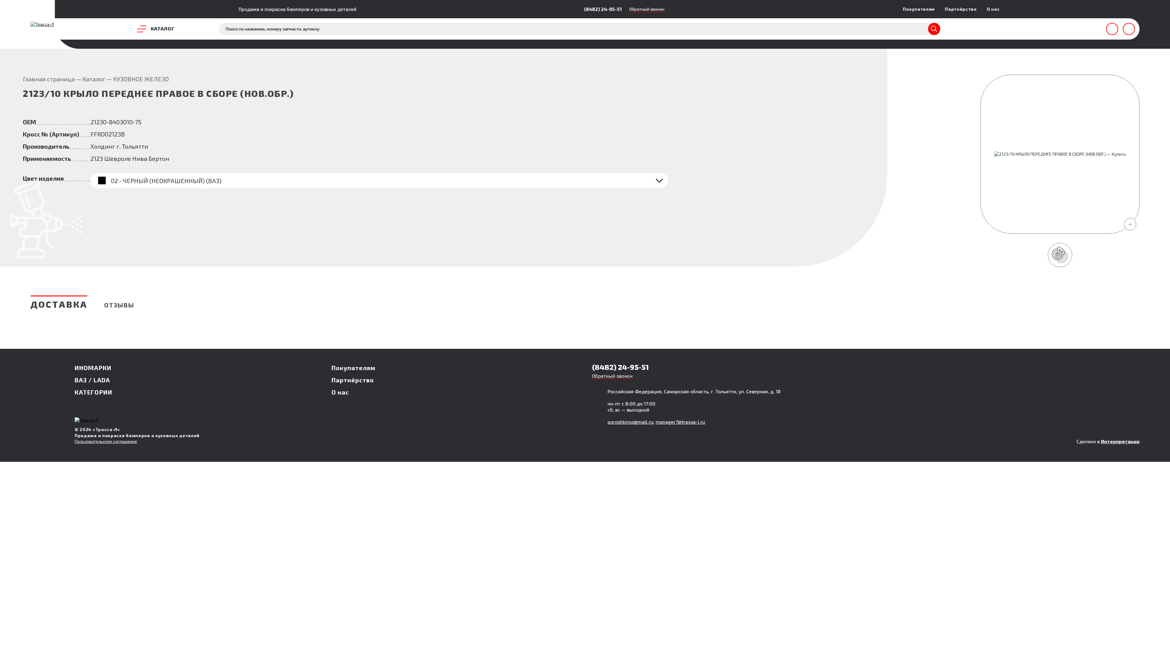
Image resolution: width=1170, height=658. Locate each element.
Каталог (93, 79)
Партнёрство (961, 9)
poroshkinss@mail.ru (630, 422)
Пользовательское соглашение (106, 441)
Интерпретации (1120, 441)
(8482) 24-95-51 (603, 9)
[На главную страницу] (42, 24)
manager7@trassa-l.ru (680, 422)
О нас (993, 9)
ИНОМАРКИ (93, 367)
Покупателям (919, 9)
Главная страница (49, 79)
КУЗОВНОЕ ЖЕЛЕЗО (141, 79)
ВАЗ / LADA (92, 380)
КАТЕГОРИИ (93, 392)
